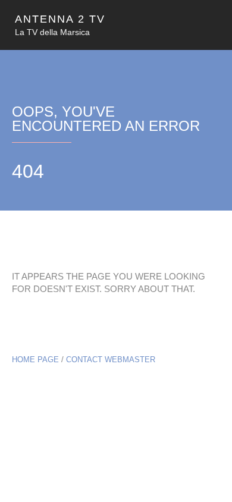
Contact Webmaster (110, 359)
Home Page (35, 359)
